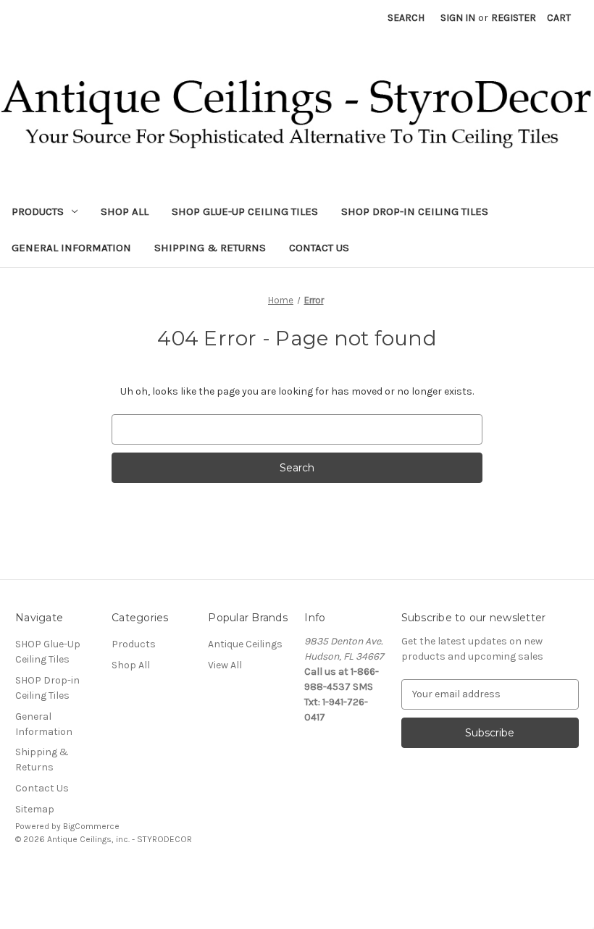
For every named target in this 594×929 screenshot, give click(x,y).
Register (513, 18)
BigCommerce (91, 826)
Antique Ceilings (245, 644)
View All (225, 665)
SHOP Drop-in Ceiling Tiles (414, 211)
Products (38, 211)
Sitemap (34, 809)
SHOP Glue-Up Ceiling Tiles (245, 211)
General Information (71, 247)
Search (406, 18)
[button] (297, 872)
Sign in (457, 18)
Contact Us (319, 247)
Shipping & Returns (210, 247)
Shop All (124, 211)
